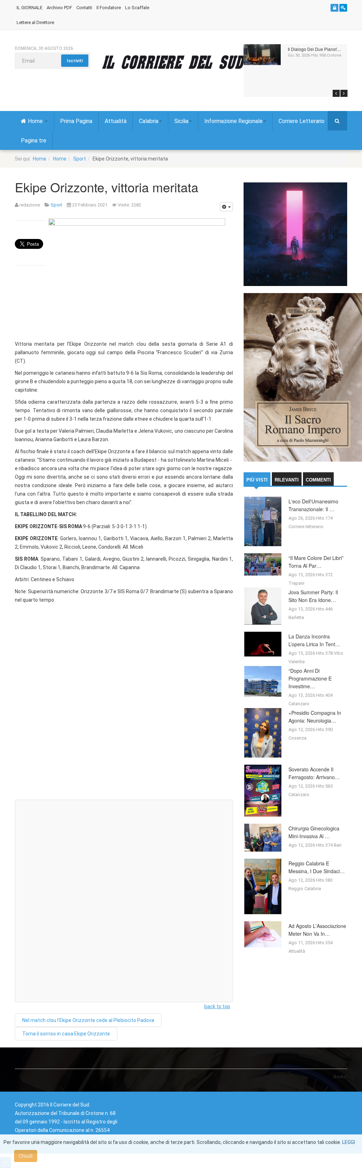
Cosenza (297, 738)
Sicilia (181, 121)
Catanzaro (298, 703)
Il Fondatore (109, 7)
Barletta (296, 617)
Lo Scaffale (137, 7)
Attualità (116, 121)
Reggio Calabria (304, 888)
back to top (217, 1006)
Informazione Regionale (233, 121)
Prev (336, 93)
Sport (79, 159)
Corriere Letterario (302, 121)
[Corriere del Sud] (184, 62)
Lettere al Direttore (35, 22)
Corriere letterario (305, 526)
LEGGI (348, 1142)
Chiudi (26, 1156)
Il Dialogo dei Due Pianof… (314, 49)
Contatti (84, 7)
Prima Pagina (76, 121)
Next (344, 93)
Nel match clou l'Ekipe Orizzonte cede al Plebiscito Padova (88, 1020)
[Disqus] (124, 704)
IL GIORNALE (29, 7)
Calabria (148, 121)
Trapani (296, 583)
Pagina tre (33, 140)
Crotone (334, 55)
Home (36, 121)
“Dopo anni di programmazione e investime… (310, 678)
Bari (337, 845)
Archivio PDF (59, 7)
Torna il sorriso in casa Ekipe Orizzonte (66, 1033)
